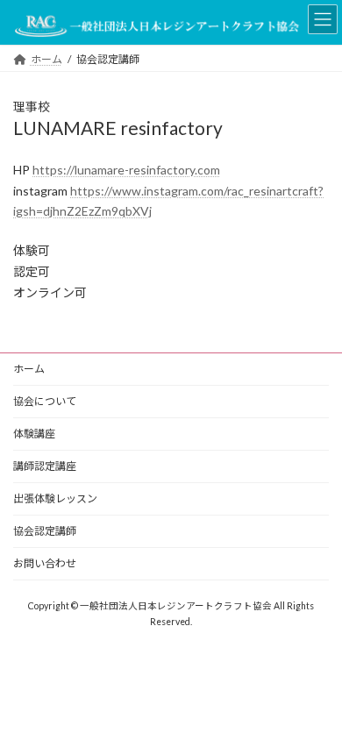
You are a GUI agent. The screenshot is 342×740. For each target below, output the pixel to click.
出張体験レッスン (55, 498)
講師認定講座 (44, 466)
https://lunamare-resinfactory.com (126, 169)
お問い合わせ (44, 563)
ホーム (29, 368)
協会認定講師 (44, 530)
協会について (44, 401)
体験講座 (34, 433)
